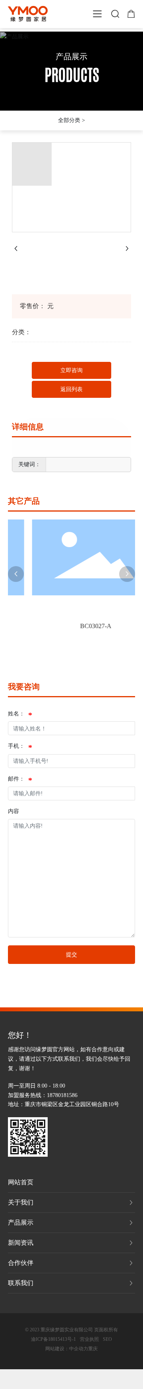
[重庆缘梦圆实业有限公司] (28, 13)
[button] (16, 574)
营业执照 (89, 1339)
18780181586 (62, 1095)
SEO (107, 1339)
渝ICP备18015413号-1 (53, 1339)
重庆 (93, 1348)
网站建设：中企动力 (66, 1348)
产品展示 (71, 56)
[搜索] (115, 12)
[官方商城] (131, 12)
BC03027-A (84, 626)
